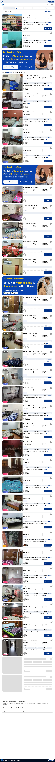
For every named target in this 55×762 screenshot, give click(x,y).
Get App (50, 1)
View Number (48, 28)
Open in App (51, 760)
